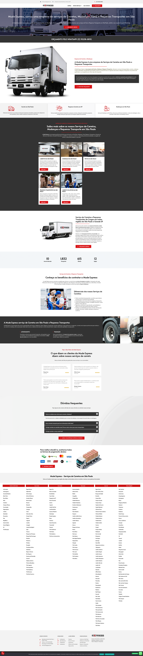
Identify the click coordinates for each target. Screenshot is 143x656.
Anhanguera (6, 491)
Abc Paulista (121, 489)
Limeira (120, 543)
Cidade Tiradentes (76, 502)
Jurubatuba (98, 567)
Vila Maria (51, 531)
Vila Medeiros (52, 534)
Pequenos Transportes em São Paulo (49, 190)
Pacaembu (5, 516)
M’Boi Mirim (98, 571)
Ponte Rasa (75, 531)
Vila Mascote (98, 616)
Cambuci (5, 502)
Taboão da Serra (29, 560)
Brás (4, 500)
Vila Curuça (75, 547)
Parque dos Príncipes (30, 534)
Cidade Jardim (99, 522)
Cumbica (120, 509)
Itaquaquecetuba (122, 531)
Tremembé (51, 525)
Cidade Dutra (98, 520)
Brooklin (97, 496)
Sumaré (28, 558)
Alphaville (28, 491)
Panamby (98, 580)
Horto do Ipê (98, 534)
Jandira (28, 522)
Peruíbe (120, 556)
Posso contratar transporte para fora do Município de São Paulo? (59, 423)
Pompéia (28, 545)
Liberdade (5, 513)
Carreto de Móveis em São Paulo (70, 190)
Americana (121, 493)
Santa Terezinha (52, 522)
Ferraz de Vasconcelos (123, 516)
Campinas (121, 507)
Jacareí (120, 538)
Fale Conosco (87, 5)
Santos (120, 571)
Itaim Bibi (98, 543)
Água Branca (29, 489)
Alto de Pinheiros (30, 496)
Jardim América (99, 549)
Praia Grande (121, 563)
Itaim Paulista (75, 511)
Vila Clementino (99, 607)
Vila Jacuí (75, 551)
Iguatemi (74, 509)
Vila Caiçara (121, 598)
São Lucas (75, 534)
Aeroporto (121, 491)
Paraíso (97, 583)
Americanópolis (76, 489)
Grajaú (97, 527)
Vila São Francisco (30, 574)
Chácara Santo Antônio (101, 511)
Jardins (4, 511)
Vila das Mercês (99, 609)
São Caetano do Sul (123, 576)
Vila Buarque (6, 529)
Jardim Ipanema (99, 556)
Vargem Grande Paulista (124, 596)
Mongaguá (121, 551)
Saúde (97, 603)
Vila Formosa (75, 549)
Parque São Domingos (31, 536)
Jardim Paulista (99, 560)
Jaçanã (51, 505)
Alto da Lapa (29, 493)
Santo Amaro (98, 601)
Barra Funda (29, 500)
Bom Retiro (5, 498)
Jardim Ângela (99, 551)
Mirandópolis (98, 574)
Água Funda (98, 489)
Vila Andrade (98, 605)
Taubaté (120, 594)
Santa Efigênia (6, 525)
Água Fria (51, 489)
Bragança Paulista (123, 502)
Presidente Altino (30, 547)
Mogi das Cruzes (122, 549)
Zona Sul (106, 485)
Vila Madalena (29, 569)
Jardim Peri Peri (52, 507)
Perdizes (28, 538)
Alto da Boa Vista (99, 491)
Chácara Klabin (99, 513)
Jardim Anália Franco (77, 516)
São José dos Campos (123, 583)
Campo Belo (98, 498)
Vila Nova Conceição (100, 618)
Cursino (97, 525)
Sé (3, 527)
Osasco (28, 531)
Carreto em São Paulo (27, 107)
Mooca (74, 525)
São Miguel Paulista (77, 538)
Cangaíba (75, 496)
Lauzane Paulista (53, 511)
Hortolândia (121, 527)
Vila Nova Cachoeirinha (54, 536)
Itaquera (74, 513)
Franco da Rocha (122, 520)
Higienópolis (6, 509)
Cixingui (28, 509)
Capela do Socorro (99, 505)
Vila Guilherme (52, 529)
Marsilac (97, 569)
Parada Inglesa (52, 516)
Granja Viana (29, 516)
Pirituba (28, 543)
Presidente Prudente (123, 565)
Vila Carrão (75, 545)
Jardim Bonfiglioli (30, 527)
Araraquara (121, 498)
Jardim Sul (98, 565)
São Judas (98, 596)
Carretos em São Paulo (47, 159)
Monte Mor (121, 554)
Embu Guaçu (121, 513)
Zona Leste (83, 485)
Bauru (120, 500)
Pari (4, 518)
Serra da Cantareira (123, 587)
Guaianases (75, 507)
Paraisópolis (98, 585)
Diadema (121, 511)
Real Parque (98, 592)
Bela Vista (5, 496)
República (5, 520)
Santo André (121, 569)
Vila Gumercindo (99, 612)
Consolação (5, 507)
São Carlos (121, 578)
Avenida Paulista (6, 493)
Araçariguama (122, 496)
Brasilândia (51, 493)
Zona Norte (60, 485)
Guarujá (120, 522)
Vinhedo (120, 601)
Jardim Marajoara (99, 558)
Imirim (50, 502)
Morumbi (97, 578)
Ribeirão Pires (122, 567)
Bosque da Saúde (99, 493)
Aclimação (5, 489)
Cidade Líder (75, 498)
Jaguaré (28, 520)
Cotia (27, 511)
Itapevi (27, 518)
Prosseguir (102, 654)
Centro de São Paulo (14, 485)
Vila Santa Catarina (100, 623)
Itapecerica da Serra (100, 545)
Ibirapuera (98, 536)
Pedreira (97, 589)
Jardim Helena (76, 520)
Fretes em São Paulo (90, 159)
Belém (74, 493)
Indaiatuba (121, 529)
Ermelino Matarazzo (77, 505)
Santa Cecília (6, 522)
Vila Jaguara (29, 565)
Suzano (120, 592)
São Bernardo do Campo (124, 574)
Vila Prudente (75, 556)
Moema (97, 576)
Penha (74, 529)
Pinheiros (28, 540)
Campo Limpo (98, 502)
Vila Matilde (75, 554)
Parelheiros (98, 587)
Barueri (27, 502)
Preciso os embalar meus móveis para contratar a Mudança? (59, 414)
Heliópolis (98, 531)
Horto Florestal (52, 500)
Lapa (27, 529)
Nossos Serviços (77, 5)
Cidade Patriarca (76, 500)
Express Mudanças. (84, 284)
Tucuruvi (51, 527)
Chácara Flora (99, 509)
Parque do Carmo (76, 527)
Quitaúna (28, 549)
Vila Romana (29, 571)
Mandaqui (51, 513)
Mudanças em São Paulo (123, 107)
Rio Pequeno (29, 554)
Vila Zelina (75, 558)
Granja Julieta (99, 529)
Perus (50, 518)
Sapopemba (75, 540)
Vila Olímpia (98, 621)
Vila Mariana (98, 614)
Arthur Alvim (75, 491)
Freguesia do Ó (52, 498)
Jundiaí (120, 540)
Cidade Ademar (99, 516)
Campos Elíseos (6, 505)
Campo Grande (99, 500)
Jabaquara (98, 547)
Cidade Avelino (99, 518)
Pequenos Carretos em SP (75, 107)
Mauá (120, 547)
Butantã (28, 505)
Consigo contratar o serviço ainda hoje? (54, 431)
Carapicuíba (29, 507)
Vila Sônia (98, 625)
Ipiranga (97, 540)
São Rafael (98, 598)
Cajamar (120, 505)
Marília (120, 545)
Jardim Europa (99, 554)
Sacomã (97, 594)
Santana (51, 520)
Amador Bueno (29, 498)
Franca (120, 518)
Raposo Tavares (29, 551)
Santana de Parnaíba (30, 556)
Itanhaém (121, 534)
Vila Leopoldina (29, 567)
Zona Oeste (37, 485)
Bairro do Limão (52, 491)
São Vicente (121, 585)
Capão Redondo (99, 507)
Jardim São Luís (99, 563)
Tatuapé (74, 543)
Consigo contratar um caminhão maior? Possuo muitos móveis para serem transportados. (65, 427)
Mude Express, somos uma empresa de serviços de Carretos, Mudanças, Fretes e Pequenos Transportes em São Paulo (71, 18)
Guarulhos (121, 525)
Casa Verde (51, 496)
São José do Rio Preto (123, 580)
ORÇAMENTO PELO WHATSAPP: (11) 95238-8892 (71, 39)
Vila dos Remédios (30, 563)
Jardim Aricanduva (77, 518)
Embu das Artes (29, 513)
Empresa (69, 5)
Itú (119, 536)
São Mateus (75, 536)
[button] (71, 414)
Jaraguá (28, 525)
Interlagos (98, 538)
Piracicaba (121, 558)
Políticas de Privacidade (109, 654)
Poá (119, 560)
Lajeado (74, 522)
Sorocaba (121, 589)
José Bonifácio (52, 509)
